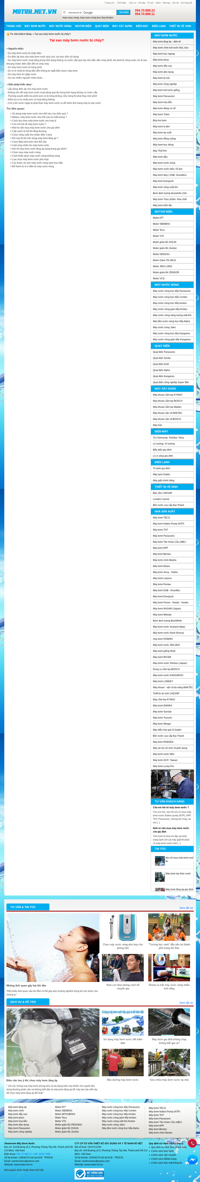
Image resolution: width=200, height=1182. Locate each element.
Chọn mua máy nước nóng (26, 152)
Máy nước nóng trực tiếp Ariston (170, 303)
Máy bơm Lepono (162, 578)
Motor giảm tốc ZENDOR (166, 272)
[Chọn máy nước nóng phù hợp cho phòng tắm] (123, 915)
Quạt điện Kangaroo (163, 376)
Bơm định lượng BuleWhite (167, 620)
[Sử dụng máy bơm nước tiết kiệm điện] (123, 1010)
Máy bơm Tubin (161, 114)
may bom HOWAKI (163, 639)
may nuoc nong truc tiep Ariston (96, 17)
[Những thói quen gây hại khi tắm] (52, 915)
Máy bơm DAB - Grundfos (166, 590)
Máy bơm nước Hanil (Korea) (168, 632)
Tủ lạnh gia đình (161, 468)
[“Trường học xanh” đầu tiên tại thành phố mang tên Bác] (169, 915)
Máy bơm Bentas (162, 554)
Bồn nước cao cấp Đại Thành (168, 505)
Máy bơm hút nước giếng (166, 90)
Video (158, 3)
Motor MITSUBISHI (65, 1114)
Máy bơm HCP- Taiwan (165, 760)
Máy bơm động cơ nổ (164, 108)
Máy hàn (157, 425)
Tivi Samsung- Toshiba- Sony (168, 437)
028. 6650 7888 (42, 1154)
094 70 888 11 (24, 1154)
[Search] (123, 12)
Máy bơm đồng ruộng (164, 138)
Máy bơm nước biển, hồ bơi (167, 169)
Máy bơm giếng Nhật (164, 651)
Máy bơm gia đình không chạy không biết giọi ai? (169, 1041)
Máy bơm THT (160, 529)
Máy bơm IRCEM (162, 657)
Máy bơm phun (161, 59)
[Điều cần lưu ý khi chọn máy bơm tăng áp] (52, 1010)
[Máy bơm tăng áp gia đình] (160, 873)
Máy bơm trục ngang (164, 53)
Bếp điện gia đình (162, 449)
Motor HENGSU (161, 254)
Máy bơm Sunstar (162, 711)
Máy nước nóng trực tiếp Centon (170, 297)
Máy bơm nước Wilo (163, 754)
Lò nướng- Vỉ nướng (164, 443)
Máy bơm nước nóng (164, 163)
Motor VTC (158, 236)
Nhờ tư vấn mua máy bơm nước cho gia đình (36, 127)
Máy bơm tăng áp (17, 1107)
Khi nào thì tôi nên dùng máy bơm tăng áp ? (35, 138)
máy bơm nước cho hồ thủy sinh (183, 889)
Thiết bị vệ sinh (180, 26)
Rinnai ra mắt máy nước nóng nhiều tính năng (169, 987)
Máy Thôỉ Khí (160, 150)
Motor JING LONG (162, 266)
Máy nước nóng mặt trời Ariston (118, 1121)
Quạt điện (102, 26)
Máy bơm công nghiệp (165, 84)
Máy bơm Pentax (162, 584)
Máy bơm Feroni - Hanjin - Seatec (171, 602)
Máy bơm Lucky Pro (163, 766)
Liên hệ (175, 3)
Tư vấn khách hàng (20, 34)
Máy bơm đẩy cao (162, 66)
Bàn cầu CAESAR (162, 493)
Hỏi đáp (141, 3)
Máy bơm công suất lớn (165, 187)
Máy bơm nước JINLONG (166, 645)
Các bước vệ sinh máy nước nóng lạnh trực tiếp (37, 163)
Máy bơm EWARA (162, 705)
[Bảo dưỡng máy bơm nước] (123, 1050)
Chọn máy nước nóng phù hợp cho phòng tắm (123, 946)
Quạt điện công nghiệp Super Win (171, 382)
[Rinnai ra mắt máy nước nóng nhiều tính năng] (169, 955)
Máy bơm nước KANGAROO (168, 675)
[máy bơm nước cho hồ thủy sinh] (160, 889)
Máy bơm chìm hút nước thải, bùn (170, 47)
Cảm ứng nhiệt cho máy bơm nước (30, 145)
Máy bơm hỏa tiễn (162, 102)
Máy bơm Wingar (162, 723)
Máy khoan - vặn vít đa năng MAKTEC (173, 687)
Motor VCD (159, 278)
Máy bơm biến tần (162, 205)
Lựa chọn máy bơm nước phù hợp (30, 159)
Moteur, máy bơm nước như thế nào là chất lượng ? (39, 117)
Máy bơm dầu (160, 156)
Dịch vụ (132, 3)
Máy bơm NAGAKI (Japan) (167, 608)
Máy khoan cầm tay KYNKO (167, 394)
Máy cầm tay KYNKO (164, 699)
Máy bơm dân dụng (163, 72)
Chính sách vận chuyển (163, 1155)
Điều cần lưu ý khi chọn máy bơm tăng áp (31, 1080)
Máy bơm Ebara (161, 566)
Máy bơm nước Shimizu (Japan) (170, 663)
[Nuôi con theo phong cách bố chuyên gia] (123, 955)
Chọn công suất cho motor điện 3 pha (32, 134)
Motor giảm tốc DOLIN (164, 242)
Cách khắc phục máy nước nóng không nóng (36, 155)
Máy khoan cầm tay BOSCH (167, 401)
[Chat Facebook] (192, 1159)
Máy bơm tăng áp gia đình (179, 873)
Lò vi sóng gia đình (163, 455)
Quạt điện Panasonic (164, 352)
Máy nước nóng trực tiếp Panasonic (172, 291)
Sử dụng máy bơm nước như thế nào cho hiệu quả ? (40, 113)
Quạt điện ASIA (161, 364)
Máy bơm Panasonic (164, 96)
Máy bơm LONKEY (163, 681)
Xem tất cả (186, 907)
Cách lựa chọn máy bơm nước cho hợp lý (34, 120)
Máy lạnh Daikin (161, 474)
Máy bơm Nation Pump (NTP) (168, 523)
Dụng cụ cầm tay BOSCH (166, 669)
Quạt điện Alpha (161, 370)
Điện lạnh (159, 26)
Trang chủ (109, 3)
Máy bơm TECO (161, 517)
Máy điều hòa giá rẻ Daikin (167, 729)
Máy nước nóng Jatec (164, 327)
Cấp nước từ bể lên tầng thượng (29, 131)
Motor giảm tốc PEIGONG (68, 1124)
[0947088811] (192, 1143)
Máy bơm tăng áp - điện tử (167, 41)
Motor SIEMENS (161, 224)
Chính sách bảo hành (162, 1151)
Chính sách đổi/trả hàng (164, 1159)
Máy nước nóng (60, 26)
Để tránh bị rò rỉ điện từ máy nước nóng (33, 166)
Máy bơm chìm (16, 1110)
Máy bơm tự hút (161, 78)
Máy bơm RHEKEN (163, 742)
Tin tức (150, 3)
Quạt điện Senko (162, 358)
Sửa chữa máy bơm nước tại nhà (169, 1079)
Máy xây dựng (122, 26)
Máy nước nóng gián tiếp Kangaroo (172, 339)
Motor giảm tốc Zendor (165, 248)
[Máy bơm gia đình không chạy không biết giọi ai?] (169, 1010)
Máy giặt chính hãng (163, 480)
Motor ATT (158, 217)
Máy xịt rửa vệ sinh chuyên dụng (170, 748)
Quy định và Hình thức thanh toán (169, 1147)
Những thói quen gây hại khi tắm (26, 985)
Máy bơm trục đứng (163, 144)
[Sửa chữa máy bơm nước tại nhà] (169, 1050)
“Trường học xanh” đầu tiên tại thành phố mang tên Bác (169, 946)
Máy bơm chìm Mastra (164, 560)
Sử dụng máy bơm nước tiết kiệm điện (122, 1041)
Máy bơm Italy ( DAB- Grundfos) (170, 175)
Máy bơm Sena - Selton (165, 572)
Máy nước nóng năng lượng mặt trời (172, 315)
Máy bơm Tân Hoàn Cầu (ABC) (169, 542)
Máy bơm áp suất (162, 132)
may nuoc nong (70, 17)
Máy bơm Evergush (163, 181)
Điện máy (142, 26)
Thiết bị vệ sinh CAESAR (166, 693)
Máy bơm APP (160, 548)
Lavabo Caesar (161, 499)
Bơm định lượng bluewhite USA (170, 193)
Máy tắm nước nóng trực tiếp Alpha (171, 321)
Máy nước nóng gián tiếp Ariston (170, 309)
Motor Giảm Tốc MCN (164, 260)
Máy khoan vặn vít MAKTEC (167, 413)
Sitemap (166, 3)
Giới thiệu (121, 3)
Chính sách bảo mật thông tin (166, 1162)
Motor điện (83, 26)
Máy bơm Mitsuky (162, 614)
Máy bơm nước (35, 26)
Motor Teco (159, 230)
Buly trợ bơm (160, 120)
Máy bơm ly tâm (161, 126)
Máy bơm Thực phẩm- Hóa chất (170, 199)
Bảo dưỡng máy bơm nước (123, 1079)
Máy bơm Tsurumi (162, 717)
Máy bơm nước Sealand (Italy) (169, 626)
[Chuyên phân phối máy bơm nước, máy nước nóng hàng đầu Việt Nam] (34, 11)
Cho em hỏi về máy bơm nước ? (29, 124)
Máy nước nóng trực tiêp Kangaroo (171, 333)
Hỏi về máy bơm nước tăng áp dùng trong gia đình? (39, 148)
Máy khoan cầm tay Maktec (167, 407)
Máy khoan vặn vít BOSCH (167, 419)
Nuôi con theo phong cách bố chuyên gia (122, 987)
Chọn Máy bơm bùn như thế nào (29, 141)
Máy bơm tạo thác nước (178, 857)
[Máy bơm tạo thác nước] (160, 857)
